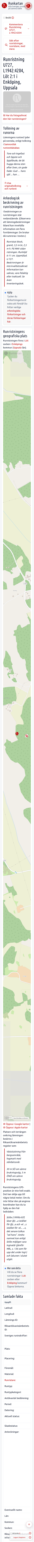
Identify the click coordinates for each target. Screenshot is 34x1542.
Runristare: (10, 1380)
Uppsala (17, 347)
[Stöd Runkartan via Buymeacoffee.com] (28, 6)
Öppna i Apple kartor (16, 1127)
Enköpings (17, 344)
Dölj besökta (16, 1533)
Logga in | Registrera (19, 1537)
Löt (26, 340)
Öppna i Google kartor (17, 1124)
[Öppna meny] (29, 1524)
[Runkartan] (4, 5)
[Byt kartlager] (26, 735)
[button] (17, 734)
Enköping (12, 1283)
